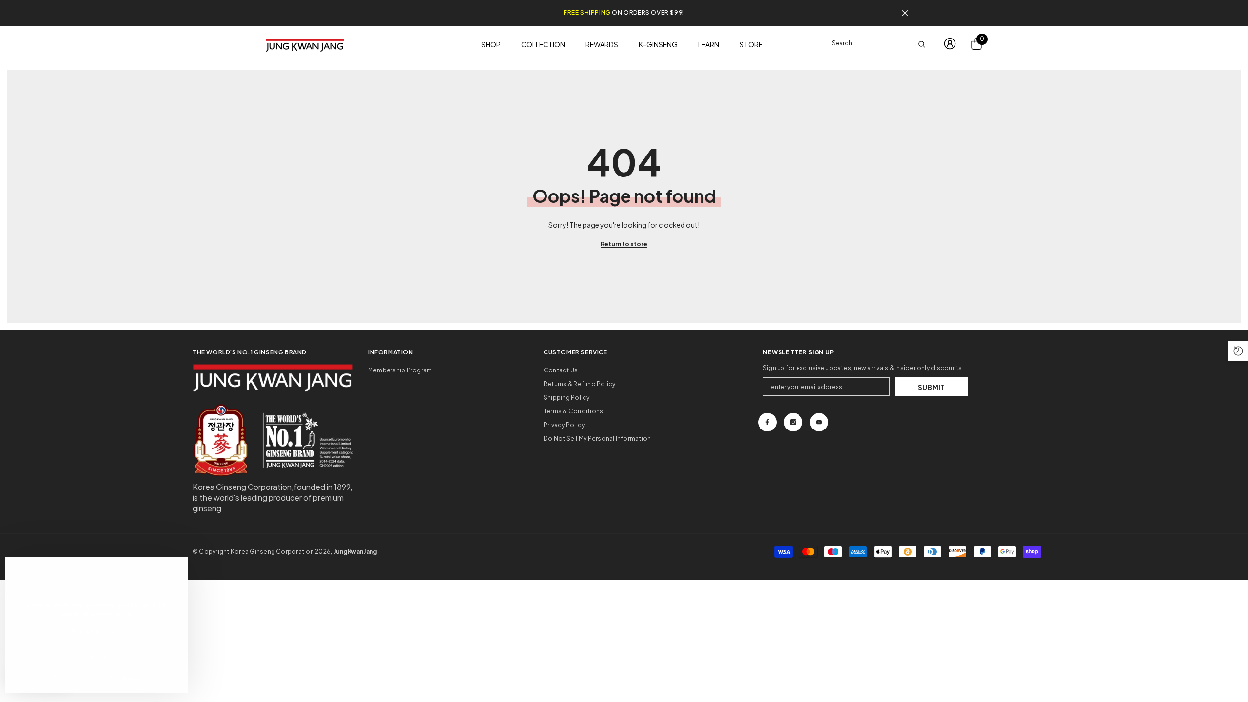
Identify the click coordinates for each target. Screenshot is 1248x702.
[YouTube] (819, 422)
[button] (1238, 351)
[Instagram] (793, 422)
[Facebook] (767, 422)
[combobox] (873, 43)
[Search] (880, 43)
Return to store (624, 244)
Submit (931, 387)
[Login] (950, 44)
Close (905, 13)
